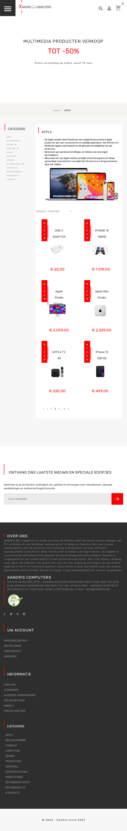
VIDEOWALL (10, 160)
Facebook (4, 614)
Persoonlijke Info (15, 640)
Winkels (9, 705)
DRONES (9, 152)
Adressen (10, 656)
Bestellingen (12, 645)
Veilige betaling (14, 700)
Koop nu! (63, 73)
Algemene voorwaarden (19, 695)
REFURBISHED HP (12, 176)
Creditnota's (12, 651)
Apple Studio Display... (59, 297)
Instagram (24, 614)
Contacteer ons (14, 710)
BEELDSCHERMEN (13, 141)
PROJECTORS (11, 156)
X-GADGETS (10, 179)
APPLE (8, 137)
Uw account (20, 630)
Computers (10, 148)
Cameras (10, 145)
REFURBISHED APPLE (14, 172)
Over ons (10, 684)
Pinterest (17, 614)
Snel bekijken (57, 230)
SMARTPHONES (12, 168)
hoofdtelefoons (13, 164)
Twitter (11, 614)
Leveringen (11, 689)
